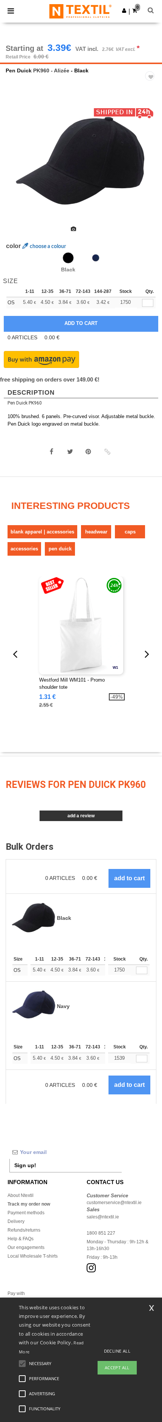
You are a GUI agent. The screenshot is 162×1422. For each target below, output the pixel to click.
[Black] (68, 258)
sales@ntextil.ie (103, 1217)
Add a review (81, 815)
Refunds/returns (24, 1230)
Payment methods (26, 1212)
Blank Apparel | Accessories (42, 532)
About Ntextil (21, 1195)
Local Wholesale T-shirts (33, 1256)
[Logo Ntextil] (80, 11)
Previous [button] (16, 168)
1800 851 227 (101, 1233)
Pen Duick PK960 (25, 403)
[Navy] (95, 258)
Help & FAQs (21, 1238)
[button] (124, 11)
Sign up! (25, 1165)
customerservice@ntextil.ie (114, 1202)
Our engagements (26, 1247)
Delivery (16, 1221)
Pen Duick (19, 70)
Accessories (24, 549)
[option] (81, 162)
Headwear (96, 532)
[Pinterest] (88, 451)
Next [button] (150, 168)
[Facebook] (51, 451)
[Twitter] (70, 451)
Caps (130, 532)
